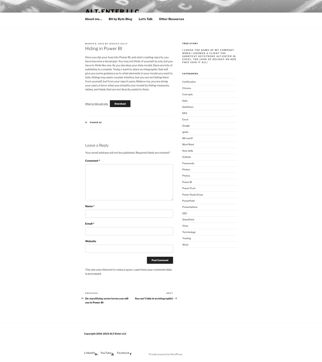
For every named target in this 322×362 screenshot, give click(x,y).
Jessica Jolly (118, 44)
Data (184, 100)
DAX (184, 113)
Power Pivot (188, 188)
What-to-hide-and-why (96, 104)
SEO (184, 213)
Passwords (188, 163)
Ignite (185, 132)
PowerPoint (188, 200)
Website (90, 241)
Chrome (186, 88)
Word (185, 244)
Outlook (186, 156)
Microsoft (187, 138)
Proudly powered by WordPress (165, 354)
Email (89, 223)
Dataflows (187, 106)
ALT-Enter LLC (112, 11)
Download (120, 103)
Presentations (189, 207)
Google (186, 125)
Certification (189, 81)
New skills (187, 150)
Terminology (189, 232)
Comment (92, 160)
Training (186, 238)
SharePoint (188, 219)
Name (90, 206)
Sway (185, 225)
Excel (185, 119)
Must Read (188, 144)
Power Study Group (192, 194)
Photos (186, 169)
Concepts (187, 94)
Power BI (96, 122)
